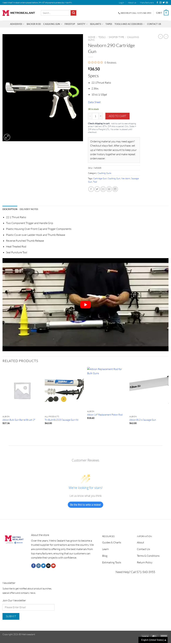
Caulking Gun (51, 24)
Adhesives (16, 24)
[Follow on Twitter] (164, 2)
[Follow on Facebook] (157, 2)
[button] (121, 2)
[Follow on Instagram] (160, 2)
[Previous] (2, 400)
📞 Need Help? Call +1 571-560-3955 (134, 13)
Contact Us (154, 24)
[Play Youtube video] (85, 304)
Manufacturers (147, 2)
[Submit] (73, 13)
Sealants (95, 24)
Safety (81, 24)
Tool (95, 181)
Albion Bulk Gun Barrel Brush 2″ (19, 419)
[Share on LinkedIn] (115, 189)
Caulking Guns (104, 173)
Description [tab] (10, 209)
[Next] (168, 400)
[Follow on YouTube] (53, 565)
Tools (102, 37)
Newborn (125, 178)
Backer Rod (34, 24)
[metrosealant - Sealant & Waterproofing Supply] (19, 13)
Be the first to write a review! (85, 504)
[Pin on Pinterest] (109, 189)
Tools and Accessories (128, 24)
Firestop (70, 24)
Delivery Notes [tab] (29, 209)
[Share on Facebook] (91, 189)
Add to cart (117, 116)
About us (132, 2)
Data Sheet (94, 102)
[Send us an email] (167, 2)
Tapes (109, 24)
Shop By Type (116, 37)
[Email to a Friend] (103, 189)
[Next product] (160, 36)
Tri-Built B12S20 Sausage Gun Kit (61, 419)
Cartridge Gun (100, 178)
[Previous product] (166, 36)
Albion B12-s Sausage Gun (142, 419)
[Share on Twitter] (97, 189)
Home (91, 37)
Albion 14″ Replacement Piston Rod (105, 414)
